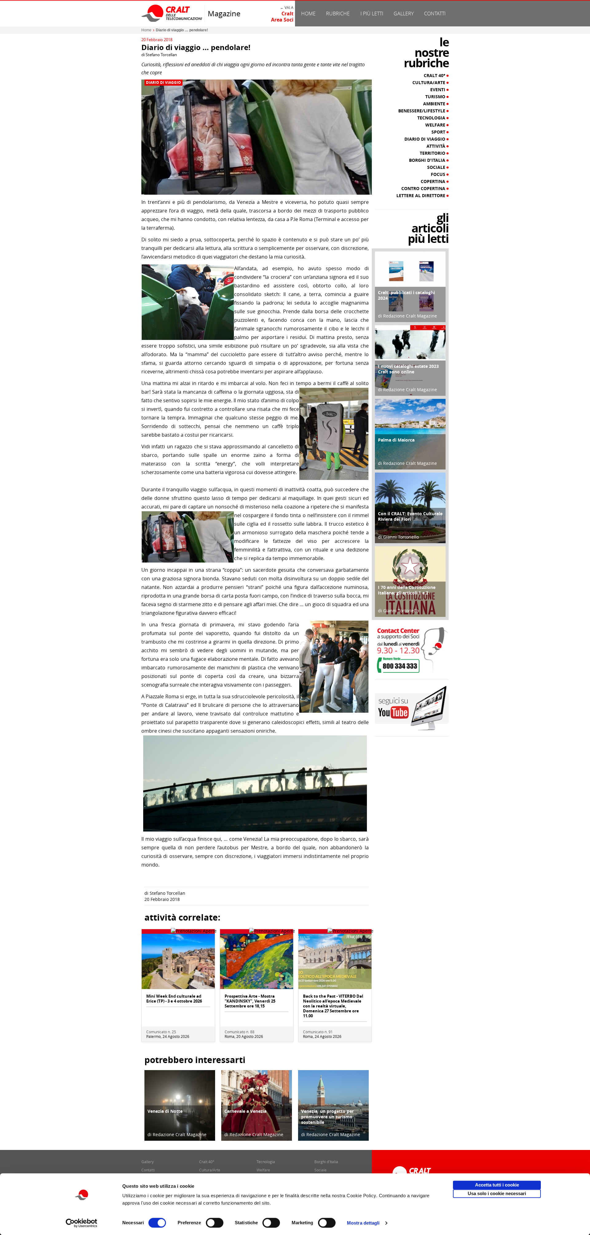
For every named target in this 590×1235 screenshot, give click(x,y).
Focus (438, 174)
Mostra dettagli (363, 1222)
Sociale (436, 167)
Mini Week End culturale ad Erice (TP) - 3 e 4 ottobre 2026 (174, 998)
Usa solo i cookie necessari (497, 1193)
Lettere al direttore (421, 195)
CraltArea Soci (282, 16)
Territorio (433, 153)
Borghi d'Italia (427, 160)
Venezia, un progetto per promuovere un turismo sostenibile (327, 1116)
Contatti (435, 13)
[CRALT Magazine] (172, 13)
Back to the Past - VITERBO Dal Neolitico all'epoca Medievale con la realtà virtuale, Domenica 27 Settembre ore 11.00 (333, 1006)
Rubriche (338, 13)
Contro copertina (423, 188)
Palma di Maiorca (396, 440)
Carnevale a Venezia (245, 1111)
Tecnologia (431, 118)
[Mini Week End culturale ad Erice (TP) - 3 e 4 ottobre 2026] (178, 961)
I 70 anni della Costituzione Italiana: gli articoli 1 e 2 (406, 590)
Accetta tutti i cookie (497, 1184)
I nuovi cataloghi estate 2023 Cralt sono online (408, 369)
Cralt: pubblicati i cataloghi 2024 (406, 295)
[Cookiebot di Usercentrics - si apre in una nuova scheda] (81, 1223)
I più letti (371, 13)
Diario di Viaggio (163, 82)
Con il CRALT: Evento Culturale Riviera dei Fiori (410, 516)
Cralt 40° (435, 75)
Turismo (435, 96)
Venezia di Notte (165, 1111)
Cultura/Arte (429, 82)
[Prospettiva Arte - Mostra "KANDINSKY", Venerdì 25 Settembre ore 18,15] (256, 961)
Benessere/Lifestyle (422, 111)
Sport (438, 132)
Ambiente (434, 104)
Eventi (438, 89)
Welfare (435, 125)
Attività (436, 146)
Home (308, 13)
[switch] (214, 1223)
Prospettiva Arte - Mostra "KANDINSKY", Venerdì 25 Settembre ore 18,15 (250, 1001)
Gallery (404, 13)
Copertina (433, 181)
